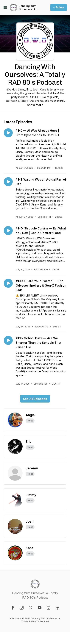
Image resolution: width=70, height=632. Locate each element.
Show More (35, 105)
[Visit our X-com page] (30, 608)
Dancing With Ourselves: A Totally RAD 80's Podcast (29, 7)
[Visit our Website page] (48, 608)
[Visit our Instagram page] (22, 608)
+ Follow (58, 7)
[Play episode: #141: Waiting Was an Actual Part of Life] (8, 181)
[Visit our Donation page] (57, 608)
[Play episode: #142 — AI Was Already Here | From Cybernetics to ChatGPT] (8, 132)
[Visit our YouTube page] (39, 608)
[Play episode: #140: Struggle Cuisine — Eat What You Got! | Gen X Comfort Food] (8, 230)
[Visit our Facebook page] (13, 608)
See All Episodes (35, 399)
